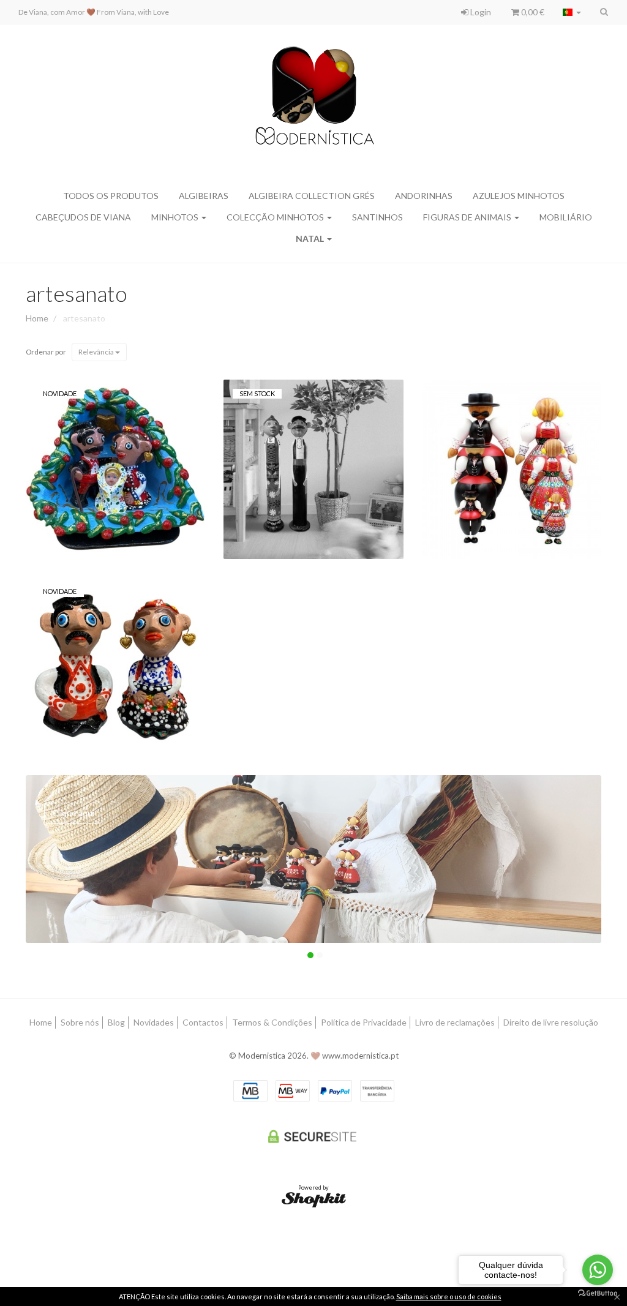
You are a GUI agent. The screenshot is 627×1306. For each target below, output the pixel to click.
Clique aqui (73, 813)
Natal (311, 238)
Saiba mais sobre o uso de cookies (448, 1296)
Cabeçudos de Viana (83, 217)
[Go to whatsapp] (597, 1270)
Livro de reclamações (455, 1022)
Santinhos (377, 217)
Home (37, 318)
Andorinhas (423, 195)
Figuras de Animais (468, 217)
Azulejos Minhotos (519, 195)
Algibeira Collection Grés (312, 195)
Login (479, 12)
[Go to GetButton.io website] (597, 1293)
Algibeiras (203, 195)
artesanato (76, 293)
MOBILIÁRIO (565, 217)
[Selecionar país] (572, 12)
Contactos (202, 1022)
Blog (116, 1022)
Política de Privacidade (364, 1022)
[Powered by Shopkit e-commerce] (314, 1198)
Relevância (96, 351)
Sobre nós (80, 1022)
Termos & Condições (272, 1022)
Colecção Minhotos (276, 217)
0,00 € (531, 12)
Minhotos (175, 217)
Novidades (153, 1022)
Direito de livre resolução (550, 1022)
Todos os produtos (111, 195)
